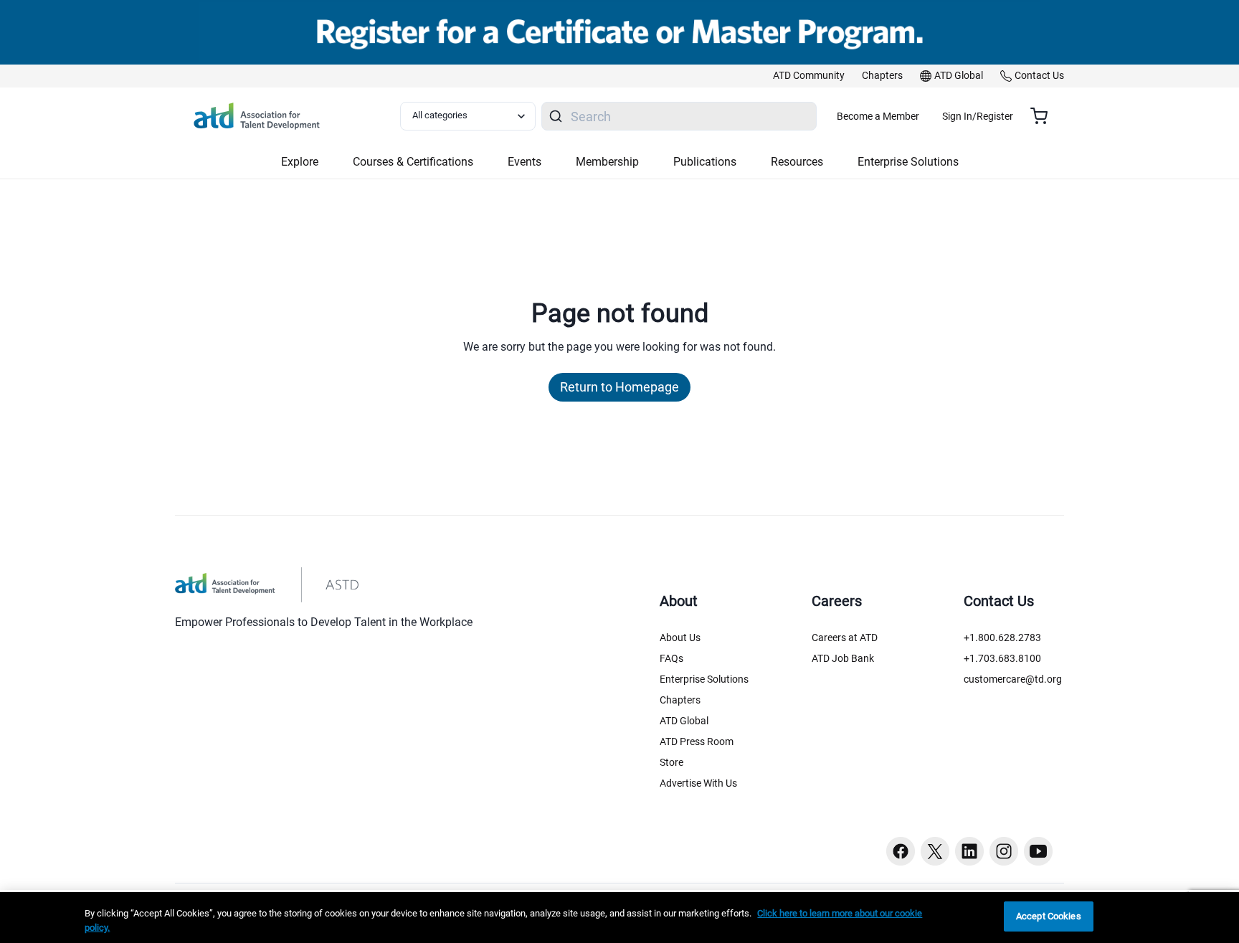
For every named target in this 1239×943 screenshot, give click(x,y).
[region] (619, 917)
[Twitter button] (935, 851)
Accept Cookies (1048, 916)
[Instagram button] (1003, 851)
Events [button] (524, 162)
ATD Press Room (697, 741)
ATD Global (684, 720)
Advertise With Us (698, 783)
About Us (680, 637)
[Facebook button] (900, 851)
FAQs (671, 658)
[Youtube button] (1038, 851)
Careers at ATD (845, 637)
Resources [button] (797, 162)
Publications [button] (704, 162)
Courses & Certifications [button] (413, 162)
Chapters (680, 700)
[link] (809, 76)
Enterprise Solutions (704, 679)
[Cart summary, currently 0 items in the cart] (1044, 116)
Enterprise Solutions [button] (908, 162)
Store (671, 762)
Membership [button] (607, 162)
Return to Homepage (619, 386)
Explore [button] (299, 162)
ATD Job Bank (843, 658)
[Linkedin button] (969, 851)
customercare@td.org (1013, 679)
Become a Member (878, 116)
